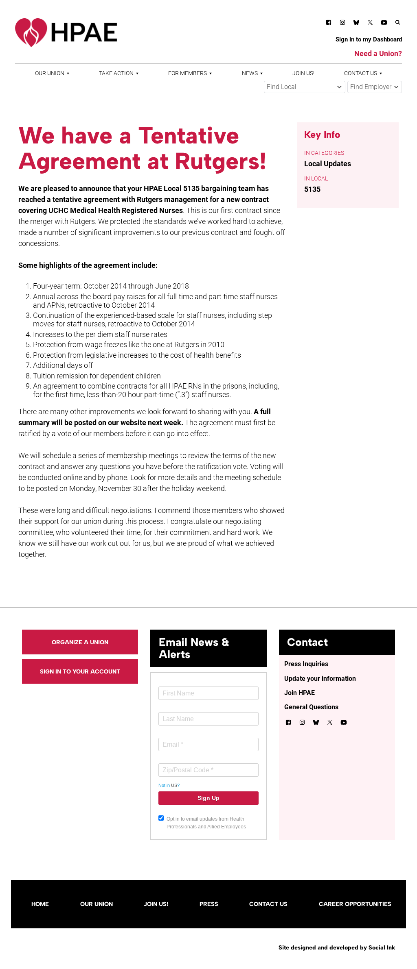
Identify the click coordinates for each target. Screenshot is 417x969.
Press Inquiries (306, 664)
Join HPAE (299, 693)
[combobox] (304, 87)
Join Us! (303, 73)
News (250, 73)
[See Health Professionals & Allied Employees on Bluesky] (356, 23)
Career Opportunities (355, 904)
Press (209, 904)
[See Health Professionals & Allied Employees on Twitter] (370, 24)
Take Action (116, 73)
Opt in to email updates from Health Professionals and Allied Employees (206, 823)
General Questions (311, 707)
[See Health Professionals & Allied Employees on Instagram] (342, 24)
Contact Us (360, 73)
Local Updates (327, 163)
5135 (312, 189)
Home (40, 904)
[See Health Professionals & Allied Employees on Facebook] (329, 24)
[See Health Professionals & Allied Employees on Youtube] (384, 24)
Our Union (49, 73)
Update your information (320, 678)
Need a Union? (378, 53)
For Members (187, 73)
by (337, 947)
